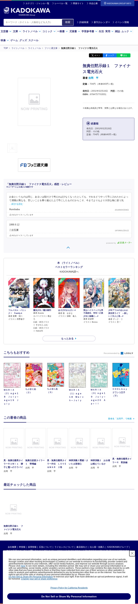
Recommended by (112, 353)
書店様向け (81, 547)
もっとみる (67, 338)
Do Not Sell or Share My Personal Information (31, 577)
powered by (111, 243)
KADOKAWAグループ (117, 547)
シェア (111, 55)
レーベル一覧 (61, 3)
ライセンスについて (64, 547)
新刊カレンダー (102, 22)
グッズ (23, 40)
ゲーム (14, 40)
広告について (45, 547)
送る (125, 55)
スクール (33, 40)
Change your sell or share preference (39, 579)
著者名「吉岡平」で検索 (120, 418)
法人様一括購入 (97, 547)
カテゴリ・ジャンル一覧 (37, 3)
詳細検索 (84, 22)
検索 (67, 22)
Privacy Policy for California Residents (69, 588)
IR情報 (22, 547)
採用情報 (32, 547)
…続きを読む (16, 204)
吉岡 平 (93, 77)
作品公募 (93, 3)
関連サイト (78, 3)
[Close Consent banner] (132, 553)
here (23, 566)
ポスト (97, 55)
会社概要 (12, 547)
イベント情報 (122, 22)
